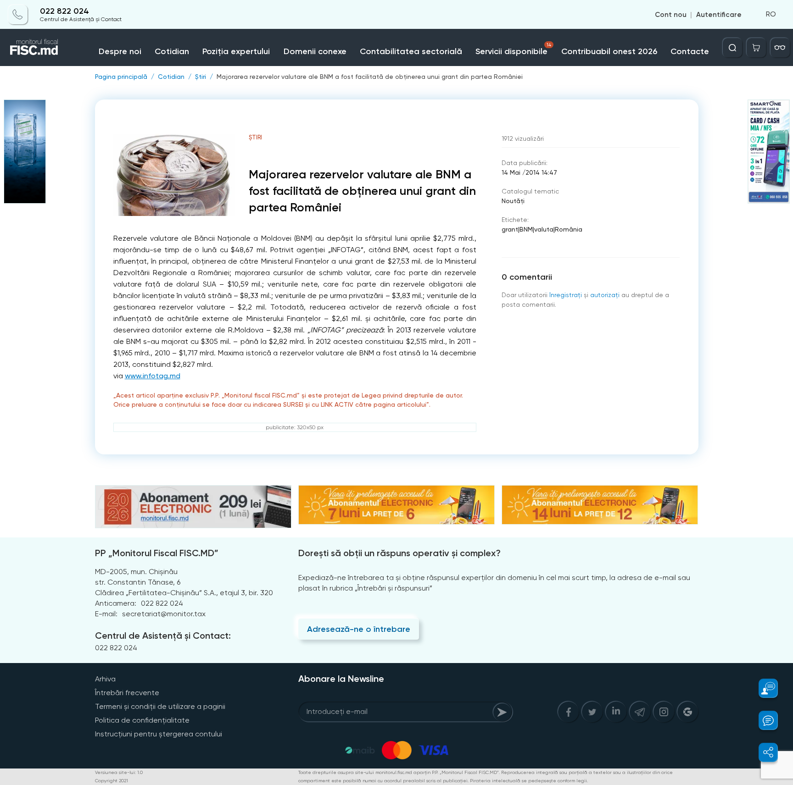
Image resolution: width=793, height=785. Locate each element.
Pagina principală (121, 76)
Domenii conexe (315, 51)
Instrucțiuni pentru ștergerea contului (158, 734)
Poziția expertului (236, 51)
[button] (763, 688)
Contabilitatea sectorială (411, 51)
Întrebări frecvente (127, 692)
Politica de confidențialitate (142, 720)
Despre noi (120, 51)
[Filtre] (780, 47)
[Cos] (756, 47)
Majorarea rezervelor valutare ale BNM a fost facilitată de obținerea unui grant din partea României (370, 76)
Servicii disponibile (513, 49)
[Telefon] (18, 14)
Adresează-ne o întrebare (358, 629)
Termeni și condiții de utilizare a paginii (160, 706)
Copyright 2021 (111, 780)
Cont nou (671, 15)
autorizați (605, 295)
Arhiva (105, 678)
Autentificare (719, 15)
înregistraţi (565, 295)
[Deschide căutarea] (732, 47)
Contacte (689, 51)
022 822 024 (64, 11)
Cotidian (172, 51)
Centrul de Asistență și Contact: (163, 635)
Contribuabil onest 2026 (609, 51)
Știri (200, 76)
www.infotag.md (152, 375)
